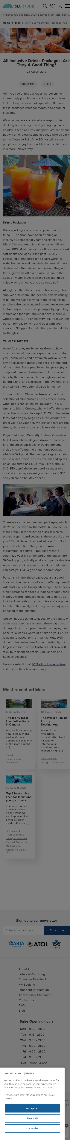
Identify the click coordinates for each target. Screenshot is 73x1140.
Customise (32, 1128)
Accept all (32, 1108)
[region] (32, 1104)
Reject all (32, 1118)
